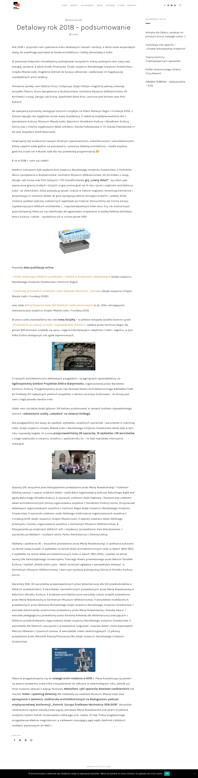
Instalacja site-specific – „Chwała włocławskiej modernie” (166, 46)
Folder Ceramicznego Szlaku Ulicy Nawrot (163, 71)
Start (64, 5)
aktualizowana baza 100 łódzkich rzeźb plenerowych (59, 305)
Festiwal (110, 5)
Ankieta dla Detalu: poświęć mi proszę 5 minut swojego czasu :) (166, 34)
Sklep (100, 5)
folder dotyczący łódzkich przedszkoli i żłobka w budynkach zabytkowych (62, 276)
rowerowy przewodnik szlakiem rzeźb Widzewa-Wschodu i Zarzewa (57, 291)
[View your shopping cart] (180, 5)
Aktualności (87, 5)
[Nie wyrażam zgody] (194, 773)
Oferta (74, 5)
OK (167, 773)
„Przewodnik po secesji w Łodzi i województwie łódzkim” (49, 324)
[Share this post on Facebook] (14, 740)
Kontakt (132, 5)
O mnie (121, 5)
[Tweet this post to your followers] (20, 740)
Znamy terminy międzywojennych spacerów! (163, 59)
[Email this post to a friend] (31, 740)
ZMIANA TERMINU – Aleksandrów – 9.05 (165, 83)
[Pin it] (25, 740)
